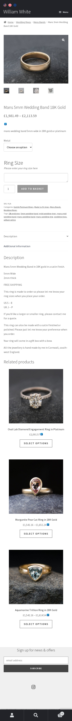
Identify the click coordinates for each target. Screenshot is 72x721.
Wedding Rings (23, 22)
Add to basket (32, 188)
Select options (36, 443)
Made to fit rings (41, 207)
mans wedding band (26, 216)
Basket (55, 712)
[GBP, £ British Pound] (10, 5)
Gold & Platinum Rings (23, 207)
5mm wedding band (29, 213)
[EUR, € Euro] (15, 5)
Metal (7, 140)
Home (11, 22)
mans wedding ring (44, 216)
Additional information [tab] (17, 246)
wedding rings (60, 216)
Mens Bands (39, 22)
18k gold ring (14, 213)
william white (10, 220)
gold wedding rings (47, 213)
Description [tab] (10, 236)
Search (36, 715)
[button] (63, 40)
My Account (12, 715)
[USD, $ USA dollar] (5, 5)
